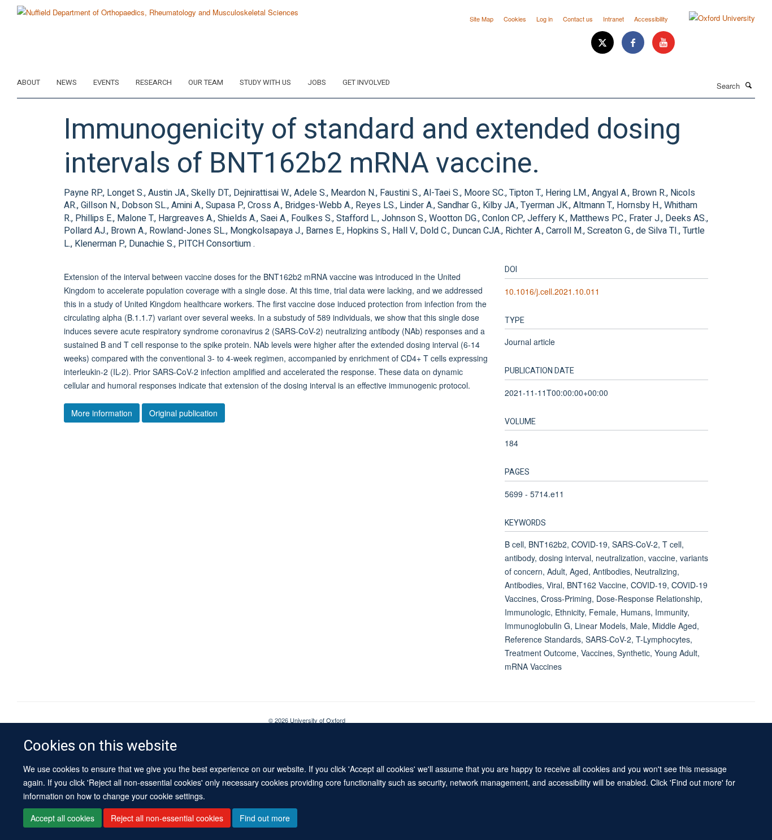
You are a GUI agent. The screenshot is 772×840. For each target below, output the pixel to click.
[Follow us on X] (603, 42)
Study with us (265, 82)
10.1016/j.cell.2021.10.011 (552, 291)
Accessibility (651, 18)
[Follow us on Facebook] (634, 42)
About (28, 82)
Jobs (316, 82)
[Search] (749, 85)
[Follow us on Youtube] (663, 42)
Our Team (205, 82)
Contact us (578, 18)
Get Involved (366, 82)
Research (154, 82)
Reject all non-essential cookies (167, 818)
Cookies (515, 18)
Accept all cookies (62, 818)
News (67, 82)
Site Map (481, 18)
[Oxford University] (713, 18)
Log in (544, 18)
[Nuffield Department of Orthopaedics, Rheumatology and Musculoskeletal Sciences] (157, 8)
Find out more (265, 818)
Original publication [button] (183, 413)
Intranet (613, 18)
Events (106, 82)
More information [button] (101, 413)
